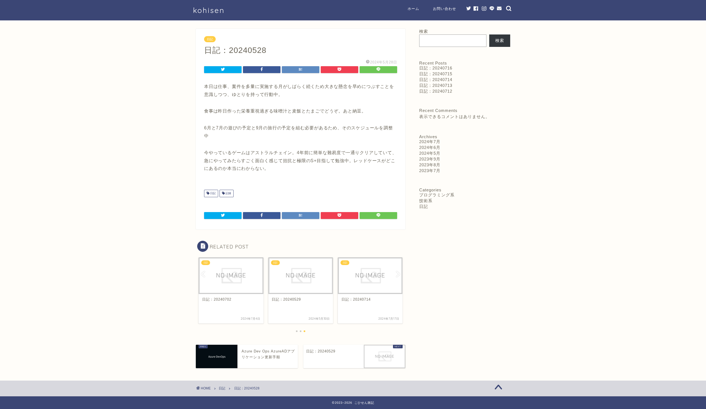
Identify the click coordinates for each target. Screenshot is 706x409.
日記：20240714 (435, 79)
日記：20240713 (435, 85)
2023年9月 (429, 159)
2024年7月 (429, 141)
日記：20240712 (435, 91)
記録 (228, 193)
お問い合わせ (444, 8)
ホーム (413, 8)
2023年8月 (429, 164)
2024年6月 (429, 147)
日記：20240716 (435, 68)
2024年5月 (429, 153)
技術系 (425, 200)
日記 (210, 39)
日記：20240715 (435, 73)
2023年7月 (429, 170)
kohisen (209, 10)
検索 (423, 31)
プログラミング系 (436, 195)
